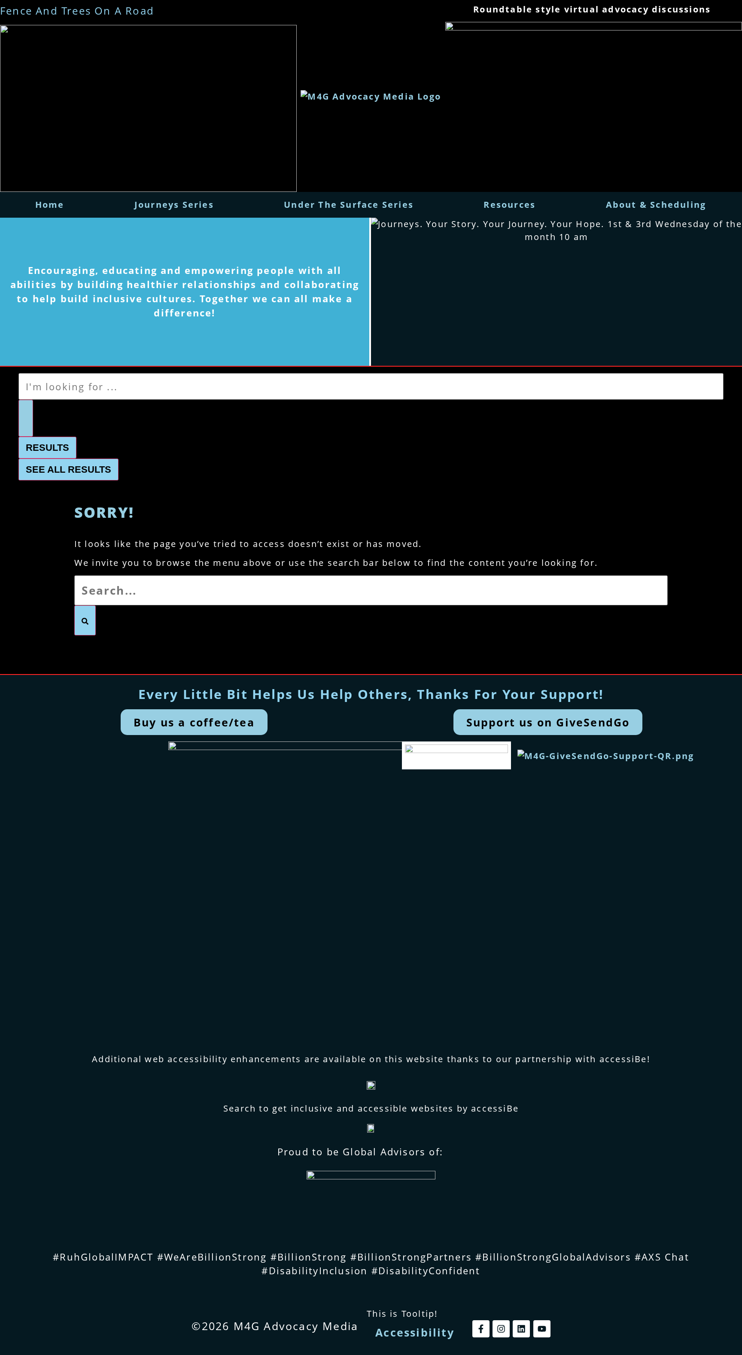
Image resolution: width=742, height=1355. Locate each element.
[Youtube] (541, 1328)
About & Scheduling (656, 204)
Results (47, 447)
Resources (509, 204)
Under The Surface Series (349, 204)
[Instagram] (501, 1328)
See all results (68, 469)
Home (49, 204)
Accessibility (414, 1332)
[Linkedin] (521, 1328)
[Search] (85, 620)
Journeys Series (174, 204)
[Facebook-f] (481, 1328)
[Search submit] (25, 418)
